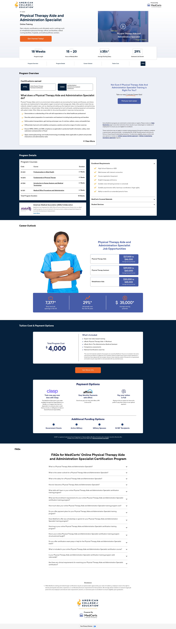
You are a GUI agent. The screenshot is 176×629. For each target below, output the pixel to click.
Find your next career (129, 101)
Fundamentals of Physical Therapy (45, 177)
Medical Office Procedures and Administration (49, 190)
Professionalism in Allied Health (44, 172)
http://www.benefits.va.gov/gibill (101, 438)
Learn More (36, 213)
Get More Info (88, 370)
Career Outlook (88, 63)
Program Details (60, 63)
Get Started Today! (36, 39)
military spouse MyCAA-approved (128, 136)
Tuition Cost (115, 63)
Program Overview (33, 63)
